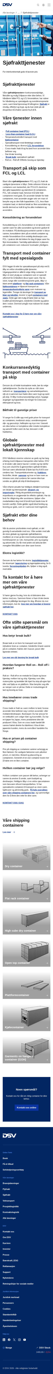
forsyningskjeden (18, 566)
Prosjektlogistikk (11, 1206)
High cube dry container (20, 930)
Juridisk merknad (11, 1297)
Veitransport (8, 1201)
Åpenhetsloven (10, 1326)
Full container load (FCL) (17, 131)
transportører (20, 391)
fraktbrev (42, 472)
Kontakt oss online (26, 1107)
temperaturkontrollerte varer (16, 289)
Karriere (6, 1243)
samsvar (22, 475)
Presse (6, 1255)
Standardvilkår (10, 1314)
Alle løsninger (9, 12)
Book (5, 1158)
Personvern (8, 1303)
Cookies (6, 1309)
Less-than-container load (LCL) (20, 134)
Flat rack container (17, 898)
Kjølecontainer (14, 1027)
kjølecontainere (10, 286)
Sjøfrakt (43, 104)
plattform (17, 283)
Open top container (17, 962)
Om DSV (7, 1237)
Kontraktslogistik (11, 1212)
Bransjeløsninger (11, 1183)
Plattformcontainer (17, 995)
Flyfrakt (6, 1189)
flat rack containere (35, 283)
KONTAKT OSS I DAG (13, 803)
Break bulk (11, 157)
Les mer (7, 832)
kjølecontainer (12, 140)
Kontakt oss (8, 1231)
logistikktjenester (40, 560)
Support (6, 1272)
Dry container (13, 866)
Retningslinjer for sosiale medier (18, 1284)
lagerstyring (21, 563)
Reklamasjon (9, 1266)
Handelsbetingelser (12, 1320)
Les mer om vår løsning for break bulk (21, 657)
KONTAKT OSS (10, 614)
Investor (6, 1249)
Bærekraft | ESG (10, 1260)
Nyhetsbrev (8, 1278)
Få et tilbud (8, 1164)
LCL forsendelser (35, 145)
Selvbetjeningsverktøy (13, 1170)
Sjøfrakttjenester (30, 12)
